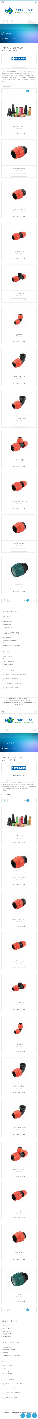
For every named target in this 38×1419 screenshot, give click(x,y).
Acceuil (6, 38)
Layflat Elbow (19, 335)
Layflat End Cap (19, 543)
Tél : (7, 683)
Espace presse (7, 619)
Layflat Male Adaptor (19, 168)
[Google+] (12, 21)
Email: (8, 678)
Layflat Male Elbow (19, 376)
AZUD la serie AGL (19, 126)
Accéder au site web (19, 66)
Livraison (5, 643)
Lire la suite (6, 85)
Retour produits (7, 637)
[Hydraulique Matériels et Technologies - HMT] (19, 10)
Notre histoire (7, 616)
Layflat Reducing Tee (19, 460)
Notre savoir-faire (8, 621)
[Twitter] (7, 21)
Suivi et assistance (8, 664)
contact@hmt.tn (14, 678)
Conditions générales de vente (11, 645)
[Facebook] (3, 21)
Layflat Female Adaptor (19, 210)
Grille (4, 91)
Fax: (7, 688)
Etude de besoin (7, 656)
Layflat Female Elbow (19, 418)
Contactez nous (7, 627)
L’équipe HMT (7, 624)
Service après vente (8, 661)
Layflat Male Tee (19, 293)
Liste (8, 91)
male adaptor (19, 585)
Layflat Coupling (19, 251)
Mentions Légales (23, 698)
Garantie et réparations (9, 640)
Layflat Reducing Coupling (19, 501)
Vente (4, 659)
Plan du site (27, 700)
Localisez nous (12, 698)
